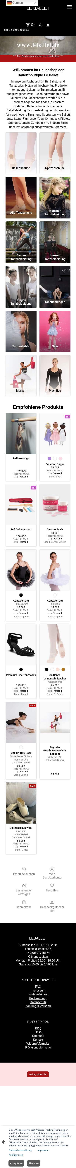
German (17, 2)
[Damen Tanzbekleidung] (21, 236)
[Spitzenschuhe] (54, 147)
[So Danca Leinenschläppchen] (55, 644)
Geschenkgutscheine (52, 908)
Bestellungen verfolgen (24, 892)
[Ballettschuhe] (21, 147)
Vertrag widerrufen (38, 1074)
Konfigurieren (16, 1154)
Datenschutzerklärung (20, 1150)
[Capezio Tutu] (21, 570)
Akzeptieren (16, 1163)
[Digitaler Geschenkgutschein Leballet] (55, 722)
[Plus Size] (54, 370)
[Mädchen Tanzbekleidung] (54, 192)
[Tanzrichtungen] (54, 281)
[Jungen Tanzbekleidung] (21, 281)
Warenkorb (24, 907)
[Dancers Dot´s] (55, 504)
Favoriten (52, 890)
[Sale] (54, 326)
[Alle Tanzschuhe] (21, 192)
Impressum (43, 1150)
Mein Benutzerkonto (52, 875)
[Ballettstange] (21, 433)
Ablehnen (34, 1163)
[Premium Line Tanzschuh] (21, 644)
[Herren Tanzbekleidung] (54, 236)
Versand (24, 476)
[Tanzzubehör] (21, 326)
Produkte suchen (24, 874)
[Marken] (21, 370)
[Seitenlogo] (38, 17)
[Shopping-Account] (48, 25)
